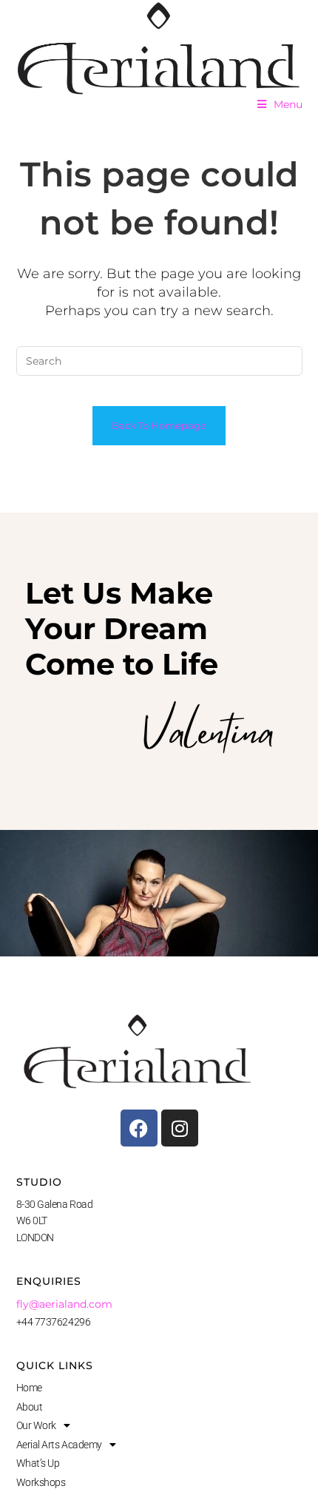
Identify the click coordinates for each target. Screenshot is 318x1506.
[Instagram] (179, 1128)
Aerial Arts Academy (59, 1445)
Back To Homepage (159, 425)
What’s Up (38, 1463)
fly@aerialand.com (64, 1304)
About (29, 1407)
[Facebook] (139, 1128)
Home (29, 1388)
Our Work (36, 1425)
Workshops (41, 1482)
